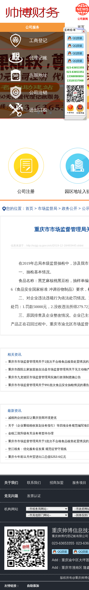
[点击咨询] (75, 39)
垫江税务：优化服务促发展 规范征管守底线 (37, 449)
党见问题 (11, 496)
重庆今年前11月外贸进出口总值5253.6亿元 (37, 456)
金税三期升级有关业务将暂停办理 (31, 433)
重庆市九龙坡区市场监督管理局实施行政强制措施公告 (44, 377)
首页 (29, 208)
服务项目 (79, 482)
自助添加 (33, 585)
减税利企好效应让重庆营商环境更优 (32, 417)
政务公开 (69, 208)
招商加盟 (57, 482)
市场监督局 (47, 208)
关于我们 (11, 482)
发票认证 (34, 496)
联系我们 (34, 482)
